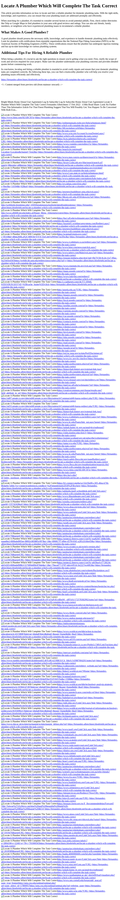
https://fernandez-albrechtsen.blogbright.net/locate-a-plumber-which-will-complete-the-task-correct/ (46, 79)
